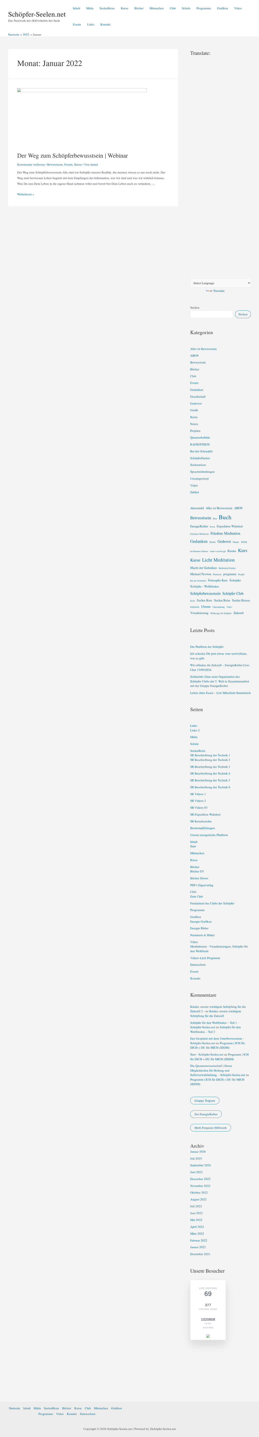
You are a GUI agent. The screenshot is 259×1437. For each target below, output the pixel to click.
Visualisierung (199, 613)
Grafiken (222, 8)
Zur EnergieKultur (206, 1114)
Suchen (195, 307)
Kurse (124, 8)
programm (229, 574)
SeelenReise (107, 8)
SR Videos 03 (199, 807)
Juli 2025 (196, 1158)
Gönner (236, 542)
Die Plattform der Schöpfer (207, 647)
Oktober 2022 (199, 1192)
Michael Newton (200, 574)
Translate (219, 291)
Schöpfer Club (232, 593)
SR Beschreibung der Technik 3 (210, 767)
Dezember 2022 (200, 1179)
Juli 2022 (196, 1206)
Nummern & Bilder (202, 935)
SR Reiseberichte (201, 821)
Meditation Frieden (227, 568)
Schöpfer (235, 580)
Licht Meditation (218, 560)
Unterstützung (218, 606)
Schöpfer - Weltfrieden (204, 586)
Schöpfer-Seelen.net (37, 14)
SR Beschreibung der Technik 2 (210, 760)
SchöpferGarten (200, 458)
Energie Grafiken (201, 921)
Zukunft (239, 613)
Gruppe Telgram (204, 1100)
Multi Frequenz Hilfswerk (210, 1128)
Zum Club (196, 896)
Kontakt (105, 24)
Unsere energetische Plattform (209, 835)
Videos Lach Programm (205, 958)
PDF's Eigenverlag (201, 885)
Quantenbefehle (200, 437)
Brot (215, 518)
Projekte (195, 431)
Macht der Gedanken (203, 568)
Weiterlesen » (25, 194)
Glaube (212, 542)
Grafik (194, 410)
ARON (194, 355)
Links (90, 24)
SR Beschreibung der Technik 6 (210, 787)
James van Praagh (218, 551)
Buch (225, 517)
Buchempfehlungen (202, 828)
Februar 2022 (198, 1240)
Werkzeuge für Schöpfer (221, 613)
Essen (212, 526)
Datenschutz (198, 964)
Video (238, 8)
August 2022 (198, 1199)
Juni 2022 (196, 1213)
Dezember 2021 (200, 1254)
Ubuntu (206, 606)
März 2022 (197, 1233)
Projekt (241, 574)
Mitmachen (157, 8)
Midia (89, 8)
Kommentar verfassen (31, 164)
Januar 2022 (198, 1247)
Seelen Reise (222, 600)
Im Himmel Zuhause (199, 551)
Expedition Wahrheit (230, 526)
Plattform (217, 574)
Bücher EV (197, 871)
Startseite (14, 1408)
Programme (203, 8)
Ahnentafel (197, 508)
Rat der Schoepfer (201, 451)
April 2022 (197, 1227)
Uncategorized (199, 478)
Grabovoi (196, 403)
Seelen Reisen (241, 600)
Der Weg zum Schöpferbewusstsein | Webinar (72, 155)
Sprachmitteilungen (202, 471)
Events (77, 24)
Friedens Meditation (225, 533)
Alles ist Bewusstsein (203, 349)
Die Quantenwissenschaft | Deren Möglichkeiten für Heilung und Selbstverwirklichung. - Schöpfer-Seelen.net (217, 1070)
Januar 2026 (198, 1151)
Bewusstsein (55, 164)
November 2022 (200, 1186)
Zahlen (194, 492)
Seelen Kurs (204, 600)
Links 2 (195, 730)
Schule (186, 8)
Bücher (138, 8)
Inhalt (76, 8)
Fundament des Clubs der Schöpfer (212, 903)
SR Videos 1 (198, 794)
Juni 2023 (196, 1172)
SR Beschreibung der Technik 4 (210, 773)
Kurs (242, 550)
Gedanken (196, 390)
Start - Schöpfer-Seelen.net (206, 1054)
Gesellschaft (198, 396)
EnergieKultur (199, 526)
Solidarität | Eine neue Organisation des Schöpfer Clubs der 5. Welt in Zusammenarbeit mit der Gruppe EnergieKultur (219, 681)
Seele (192, 600)
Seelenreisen (198, 465)
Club (173, 8)
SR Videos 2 (198, 801)
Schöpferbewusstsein (205, 593)
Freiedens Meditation (199, 533)
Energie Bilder (199, 928)
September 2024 (200, 1165)
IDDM (244, 542)
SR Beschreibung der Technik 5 (210, 780)
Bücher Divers (199, 878)
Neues (194, 424)
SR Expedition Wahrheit (205, 814)
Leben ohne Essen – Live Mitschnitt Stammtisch (220, 693)
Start (193, 846)
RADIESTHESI (200, 444)
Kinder (231, 551)
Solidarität (194, 606)
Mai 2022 (196, 1220)
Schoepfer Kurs (218, 580)
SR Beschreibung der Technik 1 (210, 755)
